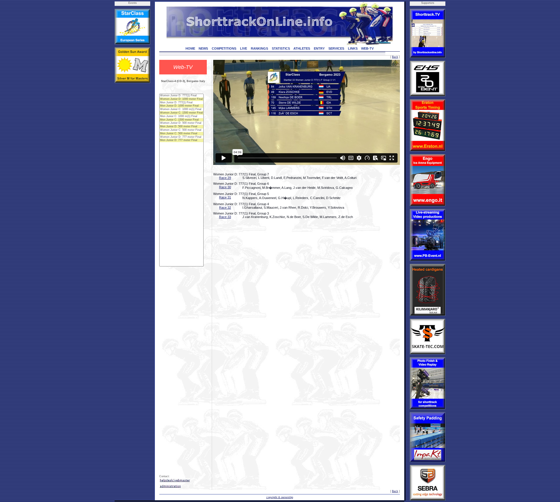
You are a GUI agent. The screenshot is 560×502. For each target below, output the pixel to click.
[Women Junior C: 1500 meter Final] (181, 113)
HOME (190, 48)
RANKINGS (259, 48)
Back (395, 56)
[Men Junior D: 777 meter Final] (181, 140)
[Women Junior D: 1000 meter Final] (181, 99)
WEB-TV (367, 48)
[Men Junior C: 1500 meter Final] (181, 120)
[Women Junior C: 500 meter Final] (181, 130)
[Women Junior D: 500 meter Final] (181, 123)
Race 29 (225, 177)
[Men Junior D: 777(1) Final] (181, 102)
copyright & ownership (279, 497)
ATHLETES (301, 48)
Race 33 (225, 217)
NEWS (203, 48)
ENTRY (319, 48)
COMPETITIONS (224, 48)
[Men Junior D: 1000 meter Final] (181, 106)
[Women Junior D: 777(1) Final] (181, 95)
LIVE (243, 48)
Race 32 (225, 207)
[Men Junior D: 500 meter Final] (181, 126)
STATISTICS (281, 48)
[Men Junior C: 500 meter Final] (181, 133)
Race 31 (225, 197)
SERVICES (336, 48)
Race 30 (225, 187)
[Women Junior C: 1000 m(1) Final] (181, 109)
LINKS (353, 48)
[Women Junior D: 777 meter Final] (181, 137)
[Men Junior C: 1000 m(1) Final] (181, 116)
